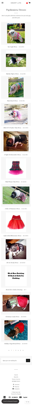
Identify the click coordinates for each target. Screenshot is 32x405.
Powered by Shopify (16, 394)
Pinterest (16, 386)
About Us (16, 377)
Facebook (16, 384)
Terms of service (16, 379)
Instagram (16, 388)
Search (16, 375)
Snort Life (16, 3)
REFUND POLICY (16, 381)
